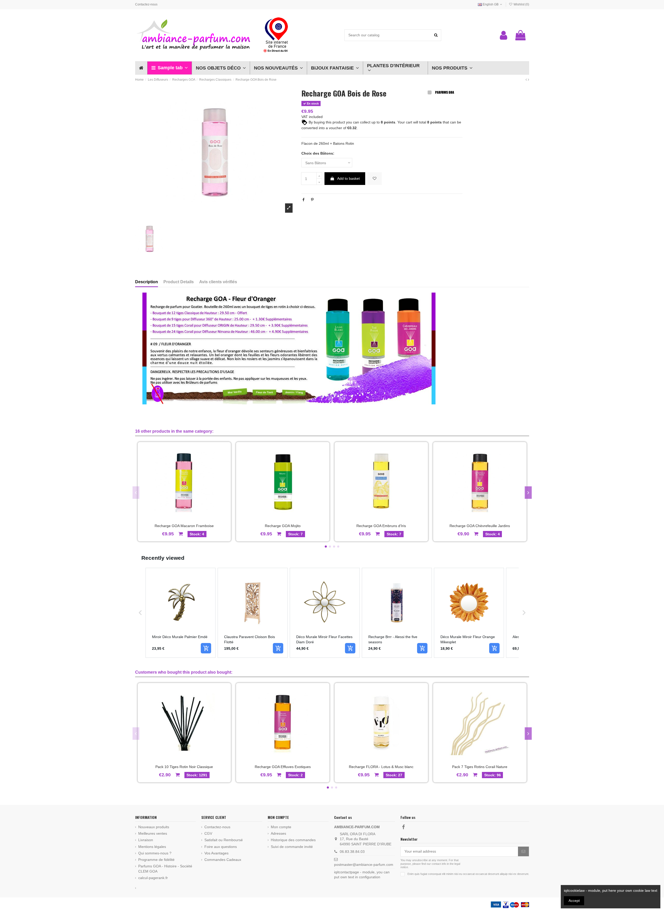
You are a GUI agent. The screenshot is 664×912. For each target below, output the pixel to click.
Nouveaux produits (153, 827)
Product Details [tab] (178, 282)
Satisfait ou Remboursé (223, 840)
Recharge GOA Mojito (283, 526)
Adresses (278, 833)
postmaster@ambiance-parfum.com (363, 864)
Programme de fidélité (156, 860)
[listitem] (181, 613)
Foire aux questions (220, 847)
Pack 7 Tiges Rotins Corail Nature (479, 767)
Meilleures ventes (152, 833)
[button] (169, 67)
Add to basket (348, 178)
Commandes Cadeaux (222, 860)
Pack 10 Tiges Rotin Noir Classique (184, 767)
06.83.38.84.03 (352, 851)
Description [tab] (146, 282)
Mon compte (281, 827)
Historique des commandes (293, 840)
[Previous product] (526, 80)
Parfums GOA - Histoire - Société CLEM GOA (165, 868)
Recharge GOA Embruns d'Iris (381, 526)
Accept (574, 901)
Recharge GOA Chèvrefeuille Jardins (479, 526)
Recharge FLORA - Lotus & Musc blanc (381, 767)
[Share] (303, 200)
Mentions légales (152, 847)
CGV (208, 833)
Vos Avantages (216, 853)
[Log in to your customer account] (503, 35)
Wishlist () (521, 4)
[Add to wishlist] (374, 178)
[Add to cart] (206, 648)
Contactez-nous (146, 4)
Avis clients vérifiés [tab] (218, 282)
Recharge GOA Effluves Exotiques (283, 767)
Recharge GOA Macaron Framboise (184, 526)
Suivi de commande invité (292, 847)
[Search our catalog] (436, 35)
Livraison (145, 840)
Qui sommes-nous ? (154, 853)
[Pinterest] (312, 200)
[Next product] (528, 80)
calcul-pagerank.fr (153, 878)
